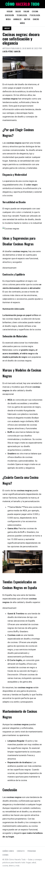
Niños (22, 23)
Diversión (9, 15)
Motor (27, 19)
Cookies (5, 855)
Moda (8, 19)
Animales (17, 19)
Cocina (35, 11)
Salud (18, 11)
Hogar (10, 11)
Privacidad (32, 851)
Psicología (35, 15)
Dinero (36, 19)
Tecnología (22, 15)
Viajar (26, 11)
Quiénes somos (8, 851)
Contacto (20, 851)
